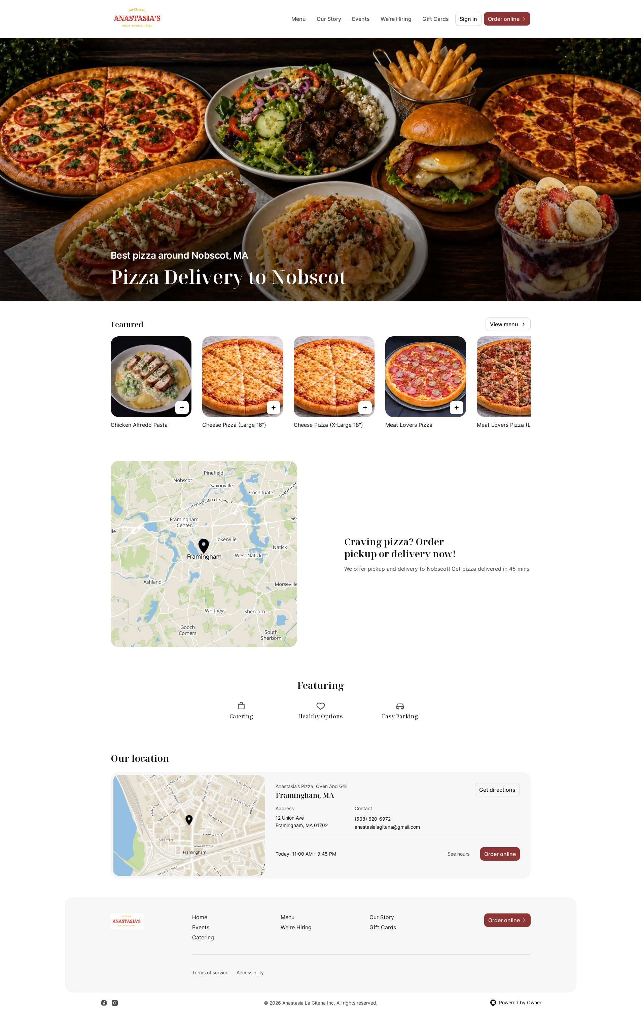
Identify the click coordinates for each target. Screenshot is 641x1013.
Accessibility (250, 972)
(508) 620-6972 (373, 819)
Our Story (329, 18)
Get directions (497, 789)
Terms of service (210, 972)
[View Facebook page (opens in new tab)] (104, 1003)
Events (361, 18)
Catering (203, 937)
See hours (458, 854)
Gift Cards (435, 18)
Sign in (468, 18)
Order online (500, 854)
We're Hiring (396, 18)
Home (199, 917)
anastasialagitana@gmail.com (387, 827)
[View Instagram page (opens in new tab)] (115, 1003)
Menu (298, 18)
